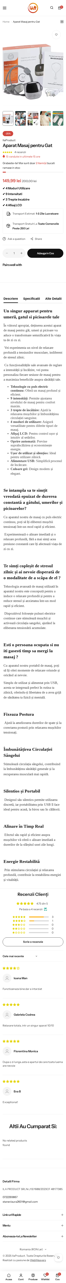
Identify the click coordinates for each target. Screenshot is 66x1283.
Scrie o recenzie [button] (33, 941)
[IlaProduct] (33, 8)
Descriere (11, 298)
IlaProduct (9, 140)
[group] (33, 68)
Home (6, 21)
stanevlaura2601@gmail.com (20, 1201)
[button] (8, 152)
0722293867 (10, 1197)
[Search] (52, 8)
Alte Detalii (53, 298)
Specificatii (31, 298)
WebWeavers (38, 1260)
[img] (11, 968)
